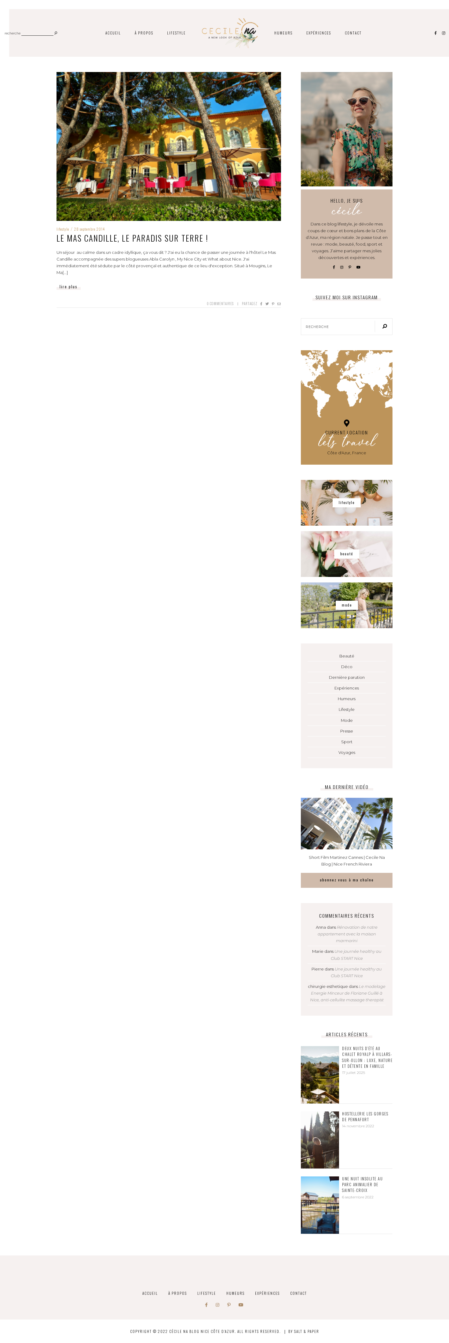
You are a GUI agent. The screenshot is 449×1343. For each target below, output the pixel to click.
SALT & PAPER (306, 1331)
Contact (353, 32)
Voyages (346, 752)
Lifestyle (176, 32)
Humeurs (283, 32)
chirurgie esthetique (328, 986)
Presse (346, 731)
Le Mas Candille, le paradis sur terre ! (132, 238)
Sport (346, 741)
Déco (346, 666)
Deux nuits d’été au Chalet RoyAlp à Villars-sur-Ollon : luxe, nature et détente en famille (367, 1057)
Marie (317, 951)
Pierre (318, 969)
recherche (12, 33)
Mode (347, 720)
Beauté (346, 655)
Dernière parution (347, 677)
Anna (321, 927)
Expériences (318, 32)
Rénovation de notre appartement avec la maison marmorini (348, 934)
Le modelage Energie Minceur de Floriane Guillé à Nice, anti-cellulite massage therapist (348, 993)
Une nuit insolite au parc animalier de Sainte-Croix (362, 1184)
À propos (144, 32)
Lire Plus (69, 286)
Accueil (113, 32)
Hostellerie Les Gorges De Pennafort (365, 1116)
